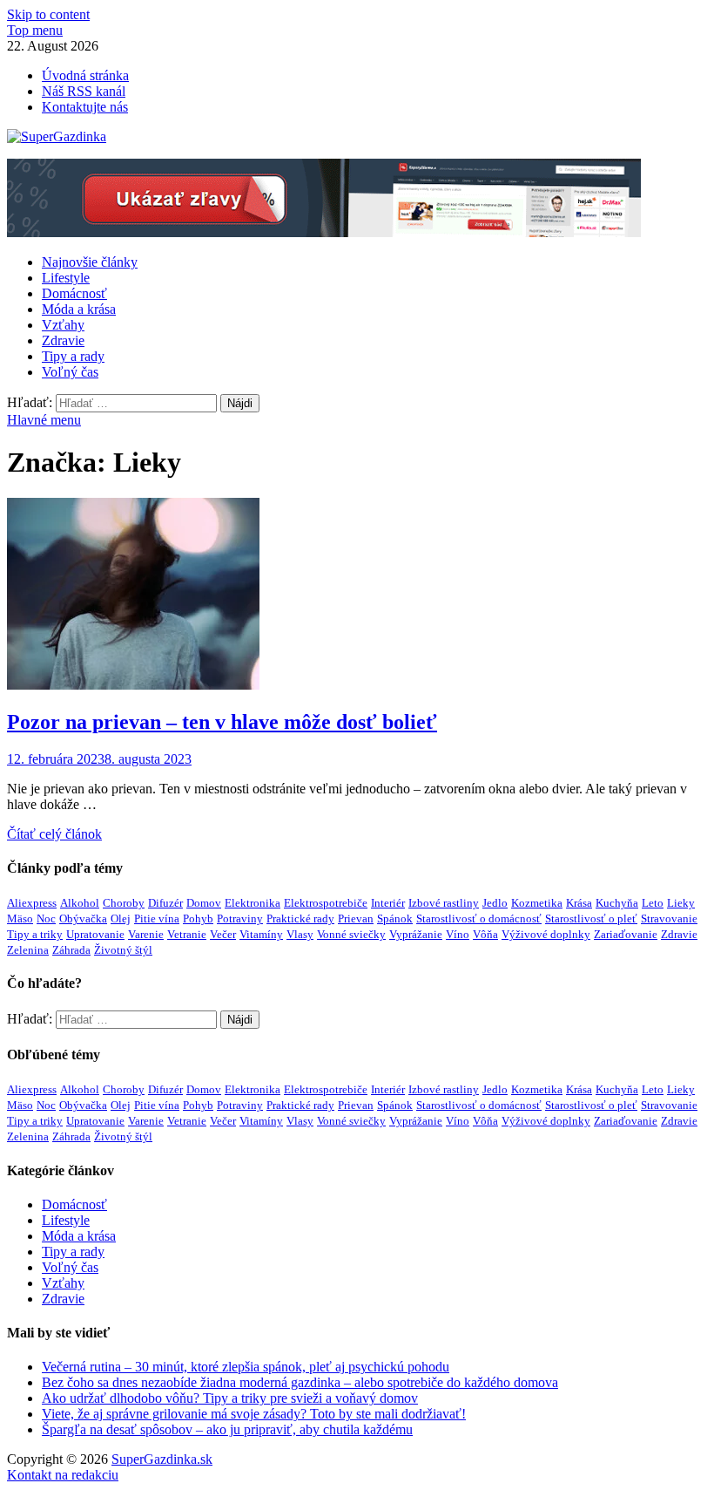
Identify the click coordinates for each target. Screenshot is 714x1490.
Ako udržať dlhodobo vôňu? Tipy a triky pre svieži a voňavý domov (230, 1398)
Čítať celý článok (54, 834)
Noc (46, 918)
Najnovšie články (90, 262)
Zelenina (28, 949)
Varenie (146, 934)
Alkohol (79, 902)
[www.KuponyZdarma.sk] (324, 232)
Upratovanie (95, 934)
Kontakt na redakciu (62, 1474)
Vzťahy (63, 324)
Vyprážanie (415, 934)
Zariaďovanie (625, 934)
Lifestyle (66, 277)
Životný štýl (123, 949)
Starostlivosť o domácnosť (479, 918)
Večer (223, 934)
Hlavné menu (44, 419)
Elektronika (252, 902)
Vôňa (485, 934)
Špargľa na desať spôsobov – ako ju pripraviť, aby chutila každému (227, 1429)
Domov (203, 902)
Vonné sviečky (351, 934)
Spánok (395, 918)
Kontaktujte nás (85, 106)
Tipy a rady (73, 356)
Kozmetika (536, 902)
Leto (652, 902)
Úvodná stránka (85, 75)
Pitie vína (156, 918)
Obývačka (83, 918)
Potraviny (240, 918)
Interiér (388, 902)
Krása (579, 902)
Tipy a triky (35, 934)
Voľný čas (70, 371)
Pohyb (198, 918)
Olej (121, 918)
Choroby (124, 902)
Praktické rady (300, 918)
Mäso (20, 918)
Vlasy (299, 934)
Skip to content (48, 14)
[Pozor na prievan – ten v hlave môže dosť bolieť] (357, 595)
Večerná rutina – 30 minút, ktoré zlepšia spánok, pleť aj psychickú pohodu (245, 1366)
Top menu (35, 30)
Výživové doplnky (546, 934)
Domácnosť (74, 293)
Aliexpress (32, 902)
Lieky (681, 902)
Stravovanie (669, 918)
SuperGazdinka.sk (161, 1459)
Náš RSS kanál (83, 91)
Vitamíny (261, 934)
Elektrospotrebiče (325, 902)
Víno (457, 934)
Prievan (356, 918)
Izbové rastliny (443, 902)
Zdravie (63, 340)
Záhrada (71, 949)
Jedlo (495, 902)
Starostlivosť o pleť (591, 918)
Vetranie (186, 934)
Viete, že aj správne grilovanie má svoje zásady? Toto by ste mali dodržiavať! (254, 1413)
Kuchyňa (617, 902)
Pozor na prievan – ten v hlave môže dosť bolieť (222, 722)
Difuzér (165, 902)
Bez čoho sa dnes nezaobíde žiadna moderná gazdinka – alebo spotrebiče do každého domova (300, 1382)
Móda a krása (79, 309)
